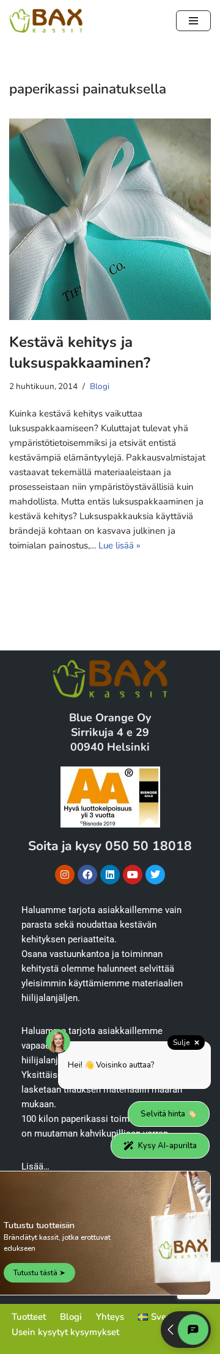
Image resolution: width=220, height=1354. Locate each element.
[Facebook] (87, 874)
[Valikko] (193, 20)
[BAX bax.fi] (45, 21)
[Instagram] (65, 874)
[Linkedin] (110, 874)
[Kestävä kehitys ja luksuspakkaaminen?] (110, 219)
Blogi (99, 386)
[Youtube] (132, 874)
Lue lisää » (119, 545)
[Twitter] (155, 874)
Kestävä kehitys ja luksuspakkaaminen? (79, 352)
